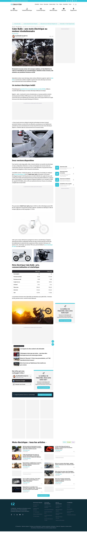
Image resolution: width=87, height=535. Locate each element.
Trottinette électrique (27, 10)
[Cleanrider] (16, 4)
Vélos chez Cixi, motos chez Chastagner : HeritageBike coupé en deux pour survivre (64, 472)
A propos (68, 504)
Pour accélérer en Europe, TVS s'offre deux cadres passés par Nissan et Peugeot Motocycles (31, 480)
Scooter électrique (40, 10)
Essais (41, 4)
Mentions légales (25, 526)
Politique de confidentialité (35, 526)
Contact (68, 507)
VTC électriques (36, 516)
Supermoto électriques (60, 520)
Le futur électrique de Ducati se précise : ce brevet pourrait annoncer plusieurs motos (63, 447)
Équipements (73, 10)
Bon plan (69, 442)
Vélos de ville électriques (37, 514)
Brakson (54, 527)
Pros (57, 4)
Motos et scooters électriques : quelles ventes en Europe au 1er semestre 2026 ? (64, 464)
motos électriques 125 (19, 174)
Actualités (37, 4)
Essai (73, 442)
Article (64, 442)
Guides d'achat (52, 4)
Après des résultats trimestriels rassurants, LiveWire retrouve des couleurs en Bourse (63, 480)
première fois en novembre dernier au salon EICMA (33, 89)
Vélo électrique (13, 10)
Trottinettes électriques (71, 514)
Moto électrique (53, 10)
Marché (57, 466)
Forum (70, 4)
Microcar (64, 10)
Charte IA (58, 526)
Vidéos (60, 4)
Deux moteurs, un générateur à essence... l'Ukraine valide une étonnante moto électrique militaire (32, 464)
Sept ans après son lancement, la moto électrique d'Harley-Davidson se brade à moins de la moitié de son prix (32, 447)
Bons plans (46, 4)
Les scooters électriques (49, 509)
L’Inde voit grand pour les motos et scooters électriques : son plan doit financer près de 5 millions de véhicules (32, 456)
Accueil (13, 26)
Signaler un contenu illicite (66, 526)
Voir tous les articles (43, 495)
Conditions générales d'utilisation (48, 526)
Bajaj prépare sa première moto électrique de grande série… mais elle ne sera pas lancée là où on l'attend (32, 488)
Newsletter (65, 4)
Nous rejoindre (69, 509)
